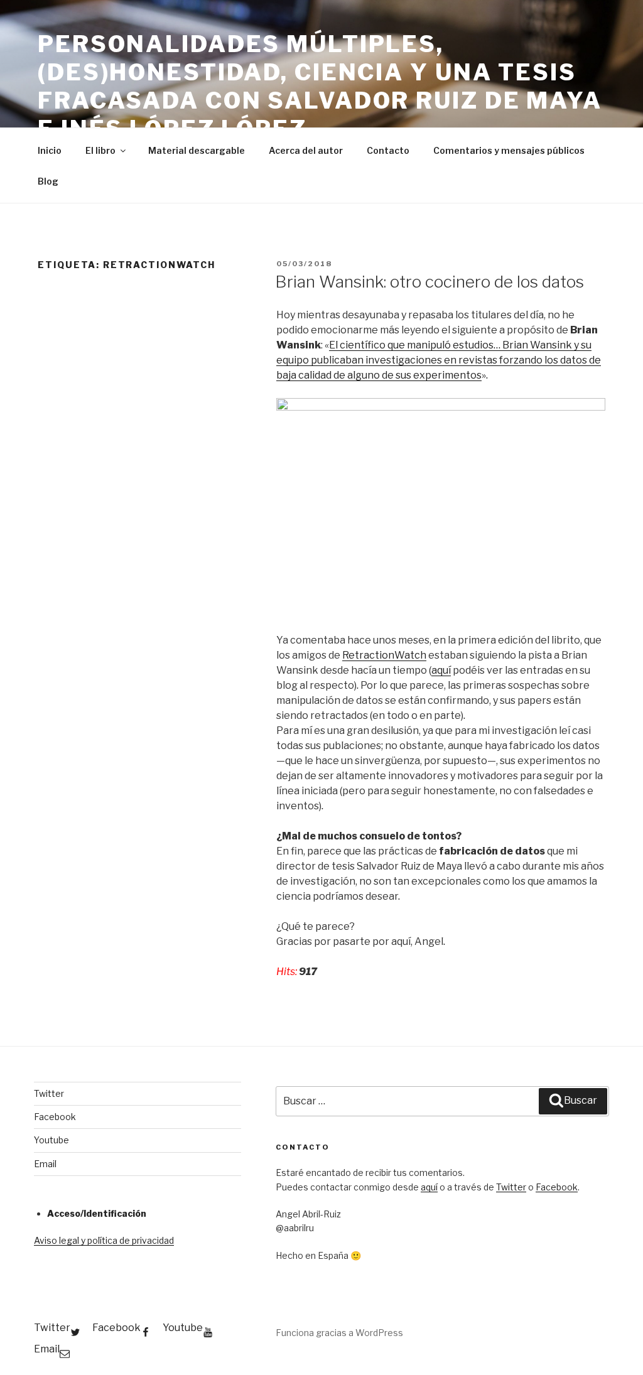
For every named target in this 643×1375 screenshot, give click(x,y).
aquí (441, 670)
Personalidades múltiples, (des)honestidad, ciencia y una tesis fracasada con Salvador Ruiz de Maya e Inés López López (320, 86)
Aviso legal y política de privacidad (104, 1240)
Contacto (388, 150)
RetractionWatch (384, 655)
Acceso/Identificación (96, 1213)
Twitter (49, 1093)
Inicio (50, 150)
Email (45, 1163)
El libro (100, 150)
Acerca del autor (306, 150)
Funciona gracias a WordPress (339, 1332)
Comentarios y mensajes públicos (509, 150)
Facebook (55, 1116)
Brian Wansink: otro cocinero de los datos (429, 281)
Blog (48, 181)
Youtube (51, 1140)
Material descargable (196, 150)
